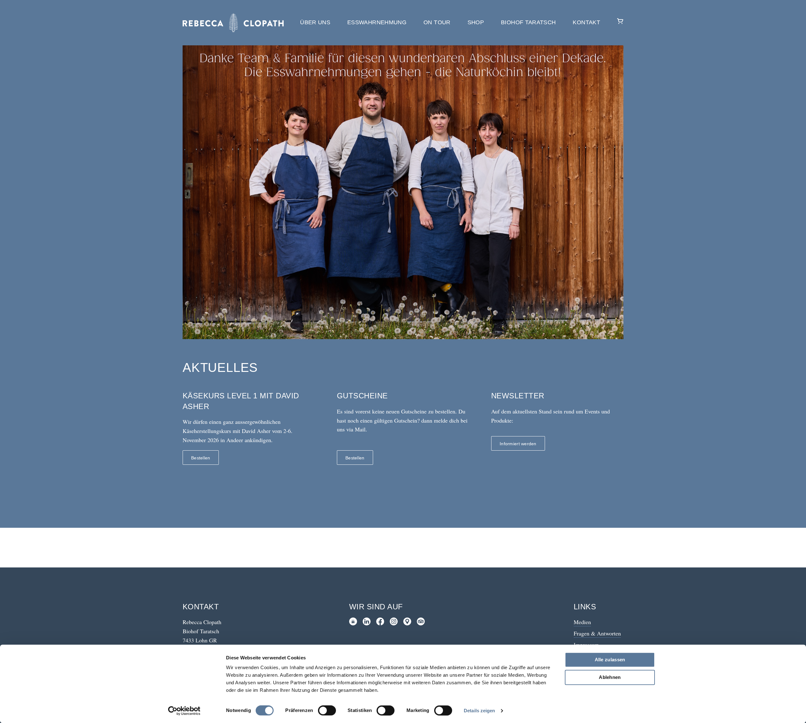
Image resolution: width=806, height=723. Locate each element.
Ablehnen (610, 677)
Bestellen (200, 457)
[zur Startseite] (233, 22)
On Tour (437, 22)
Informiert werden (518, 443)
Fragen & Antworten (597, 633)
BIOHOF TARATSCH (528, 22)
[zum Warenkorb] (620, 23)
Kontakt (586, 22)
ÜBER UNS (315, 22)
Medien (582, 622)
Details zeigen (479, 710)
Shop (476, 22)
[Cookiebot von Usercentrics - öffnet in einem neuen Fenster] (184, 710)
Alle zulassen (610, 659)
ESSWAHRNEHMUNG (376, 22)
